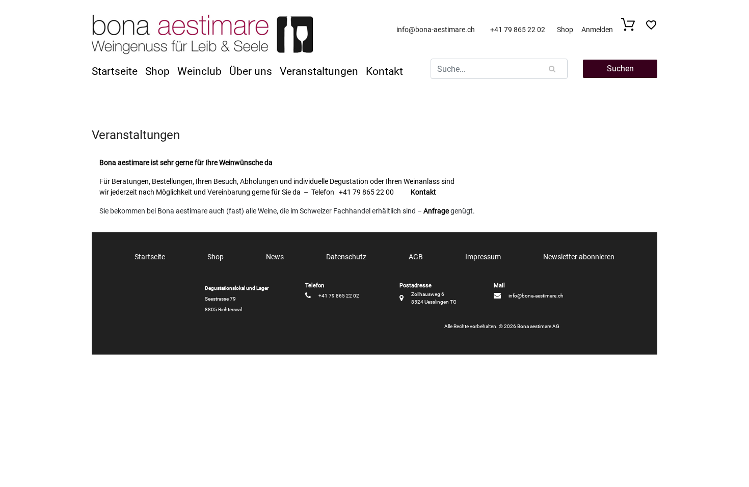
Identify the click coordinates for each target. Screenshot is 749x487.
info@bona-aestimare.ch (435, 29)
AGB (416, 257)
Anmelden (597, 29)
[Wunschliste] (651, 28)
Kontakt (384, 71)
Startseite (115, 71)
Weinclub (199, 71)
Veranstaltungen (319, 71)
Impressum (483, 257)
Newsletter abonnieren (578, 257)
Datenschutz (346, 257)
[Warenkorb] (631, 28)
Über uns (250, 71)
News (275, 257)
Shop (565, 29)
